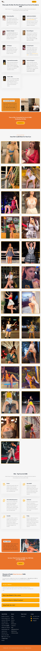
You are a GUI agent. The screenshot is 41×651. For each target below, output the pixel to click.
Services (13, 620)
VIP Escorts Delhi (14, 633)
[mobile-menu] (38, 2)
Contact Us (13, 625)
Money (12, 621)
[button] (10, 151)
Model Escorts (14, 631)
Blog (12, 627)
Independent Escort (15, 629)
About (12, 618)
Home (12, 616)
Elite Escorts (13, 623)
